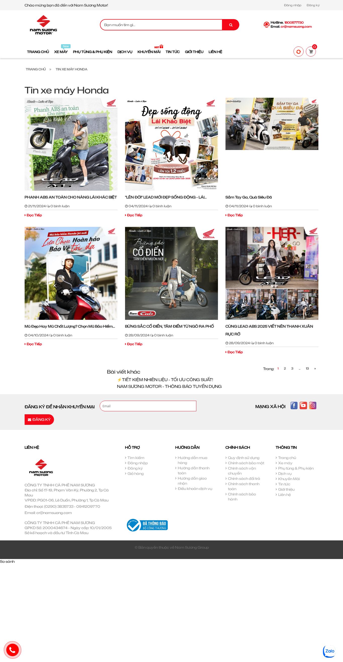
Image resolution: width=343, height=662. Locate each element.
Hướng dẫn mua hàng (192, 460)
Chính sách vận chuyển (242, 471)
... (299, 368)
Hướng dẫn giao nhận (192, 481)
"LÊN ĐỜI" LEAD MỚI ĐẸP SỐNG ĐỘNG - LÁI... (166, 197)
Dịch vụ (285, 473)
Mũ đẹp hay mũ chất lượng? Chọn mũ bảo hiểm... (70, 326)
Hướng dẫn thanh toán (193, 470)
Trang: (268, 368)
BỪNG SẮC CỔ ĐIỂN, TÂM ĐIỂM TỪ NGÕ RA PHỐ (169, 326)
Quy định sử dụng (243, 457)
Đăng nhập (292, 5)
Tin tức (284, 484)
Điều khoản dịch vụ (195, 488)
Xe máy (285, 463)
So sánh (7, 561)
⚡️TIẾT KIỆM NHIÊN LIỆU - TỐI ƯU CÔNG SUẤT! (165, 379)
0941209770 (88, 506)
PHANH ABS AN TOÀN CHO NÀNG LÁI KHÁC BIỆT (71, 197)
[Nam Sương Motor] (43, 24)
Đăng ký (313, 5)
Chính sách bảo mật (246, 463)
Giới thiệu (286, 489)
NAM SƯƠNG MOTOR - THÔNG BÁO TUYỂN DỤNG (169, 386)
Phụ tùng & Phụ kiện (296, 468)
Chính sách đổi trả (244, 478)
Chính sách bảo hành (242, 496)
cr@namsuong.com (54, 512)
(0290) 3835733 (58, 506)
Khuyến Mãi (289, 478)
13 (307, 368)
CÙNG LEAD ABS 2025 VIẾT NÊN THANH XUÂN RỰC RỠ (269, 330)
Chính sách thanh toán (243, 486)
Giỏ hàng (136, 473)
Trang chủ (287, 457)
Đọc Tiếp (34, 215)
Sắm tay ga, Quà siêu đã (248, 197)
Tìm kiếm (136, 457)
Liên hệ (284, 494)
